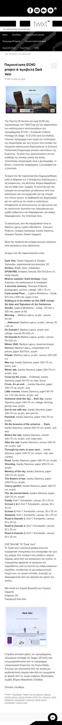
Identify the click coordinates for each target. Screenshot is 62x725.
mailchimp (46, 697)
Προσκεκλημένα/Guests (35, 41)
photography (20, 700)
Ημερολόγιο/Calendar (35, 35)
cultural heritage (25, 697)
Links (36, 48)
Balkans (47, 694)
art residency (38, 694)
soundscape (10, 702)
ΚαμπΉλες (25, 48)
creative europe (11, 697)
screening (30, 700)
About (5, 35)
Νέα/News (16, 35)
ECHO (35, 697)
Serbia (37, 700)
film (40, 697)
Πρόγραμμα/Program (11, 41)
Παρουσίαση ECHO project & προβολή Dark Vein (23, 69)
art (31, 694)
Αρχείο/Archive (8, 48)
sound (43, 700)
